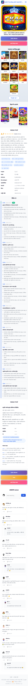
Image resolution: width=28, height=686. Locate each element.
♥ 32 (4, 660)
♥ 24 (4, 524)
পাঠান (23, 495)
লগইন (14, 477)
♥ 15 (4, 646)
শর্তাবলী (11, 677)
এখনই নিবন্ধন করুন (14, 43)
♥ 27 (4, 511)
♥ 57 (4, 598)
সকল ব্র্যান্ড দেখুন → (14, 98)
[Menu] (26, 2)
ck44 (2, 137)
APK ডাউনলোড (14, 38)
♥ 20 (4, 620)
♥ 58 (4, 548)
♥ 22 (4, 585)
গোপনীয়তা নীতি (15, 677)
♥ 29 (4, 561)
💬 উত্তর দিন (9, 511)
